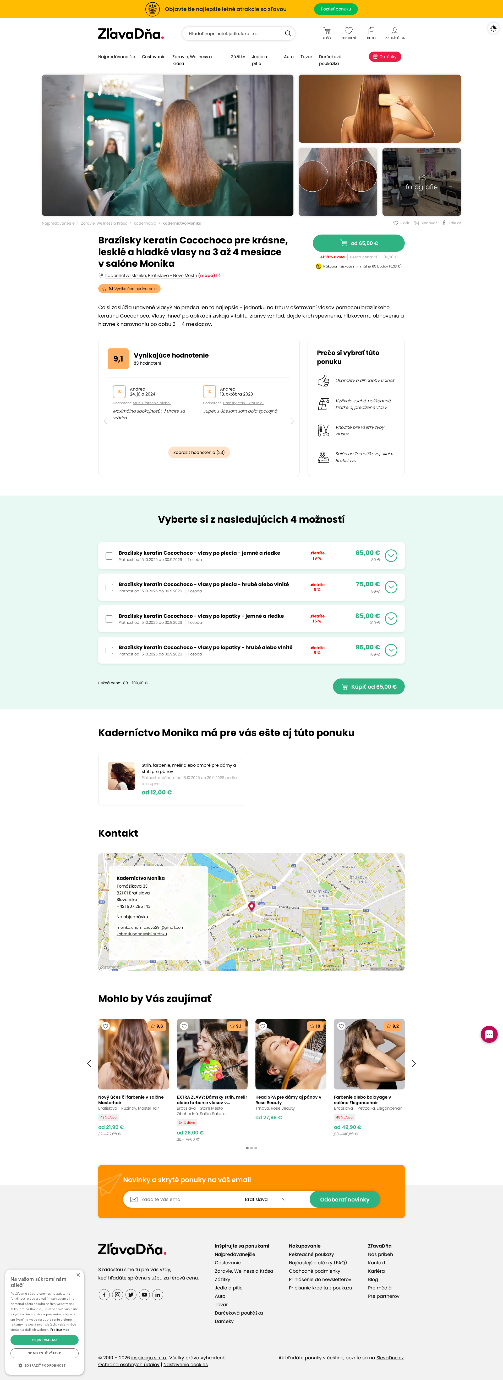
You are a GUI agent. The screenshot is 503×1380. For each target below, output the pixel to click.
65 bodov (380, 266)
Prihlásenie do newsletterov (320, 1279)
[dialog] (44, 1322)
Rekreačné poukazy (311, 1254)
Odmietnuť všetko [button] (45, 1353)
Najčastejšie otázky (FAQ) (318, 1263)
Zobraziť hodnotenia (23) (199, 452)
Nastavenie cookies (185, 1364)
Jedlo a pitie (259, 60)
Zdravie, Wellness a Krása (192, 60)
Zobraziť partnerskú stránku (142, 934)
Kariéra (376, 1271)
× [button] (78, 1275)
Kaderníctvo (145, 223)
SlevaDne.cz (390, 1358)
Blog (373, 1279)
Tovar (306, 57)
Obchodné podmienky (314, 1271)
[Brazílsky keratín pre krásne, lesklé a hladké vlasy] (167, 145)
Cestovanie (154, 57)
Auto (289, 57)
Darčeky (388, 57)
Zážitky (238, 57)
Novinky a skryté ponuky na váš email (187, 1180)
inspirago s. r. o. (149, 1358)
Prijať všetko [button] (44, 1340)
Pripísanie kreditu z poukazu (320, 1288)
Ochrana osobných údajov (129, 1364)
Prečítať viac (59, 1329)
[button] (105, 409)
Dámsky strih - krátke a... (243, 403)
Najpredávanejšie (116, 57)
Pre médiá (380, 1288)
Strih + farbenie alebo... (152, 403)
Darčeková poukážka (330, 60)
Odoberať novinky (345, 1199)
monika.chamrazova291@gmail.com (150, 927)
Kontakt (376, 1263)
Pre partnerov (384, 1296)
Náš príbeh (380, 1254)
